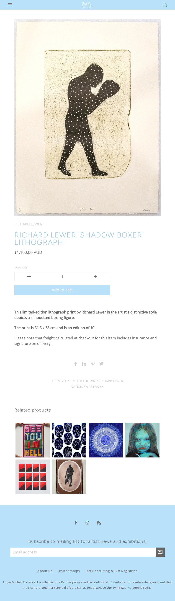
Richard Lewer (111, 381)
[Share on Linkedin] (83, 363)
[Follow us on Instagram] (87, 522)
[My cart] (165, 5)
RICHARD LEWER (28, 224)
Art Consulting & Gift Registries (111, 571)
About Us (45, 571)
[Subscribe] (160, 552)
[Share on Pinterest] (91, 363)
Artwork (96, 386)
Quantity (21, 267)
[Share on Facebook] (74, 363)
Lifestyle (59, 381)
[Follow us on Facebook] (75, 522)
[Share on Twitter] (100, 363)
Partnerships (69, 571)
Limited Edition (83, 381)
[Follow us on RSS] (99, 522)
